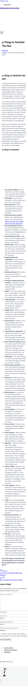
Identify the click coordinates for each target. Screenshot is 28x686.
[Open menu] (2, 32)
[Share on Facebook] (4, 673)
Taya (5, 52)
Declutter (5, 50)
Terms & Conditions (10, 650)
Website (2, 630)
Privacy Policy (8, 648)
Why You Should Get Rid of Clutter (11, 579)
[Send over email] (4, 676)
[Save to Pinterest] (5, 669)
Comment (4, 612)
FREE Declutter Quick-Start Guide (9, 8)
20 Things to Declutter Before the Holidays (11, 573)
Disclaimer (7, 652)
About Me (7, 4)
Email (2, 624)
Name (2, 618)
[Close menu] (0, 680)
